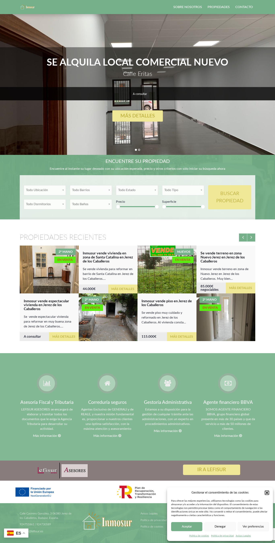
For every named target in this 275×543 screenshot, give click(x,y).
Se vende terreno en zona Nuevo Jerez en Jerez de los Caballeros (223, 257)
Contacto (244, 7)
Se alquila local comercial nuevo (137, 62)
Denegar (220, 526)
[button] (267, 493)
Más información (45, 435)
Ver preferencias (253, 526)
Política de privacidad (222, 536)
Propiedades (219, 7)
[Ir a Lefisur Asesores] (62, 470)
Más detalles (137, 116)
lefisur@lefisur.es (31, 531)
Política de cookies (199, 536)
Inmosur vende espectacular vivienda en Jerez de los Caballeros (46, 305)
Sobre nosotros (187, 7)
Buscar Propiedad (229, 197)
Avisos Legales (243, 536)
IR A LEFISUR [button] (211, 469)
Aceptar (187, 526)
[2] (139, 150)
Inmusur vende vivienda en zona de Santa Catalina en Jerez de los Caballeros (108, 257)
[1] (136, 150)
